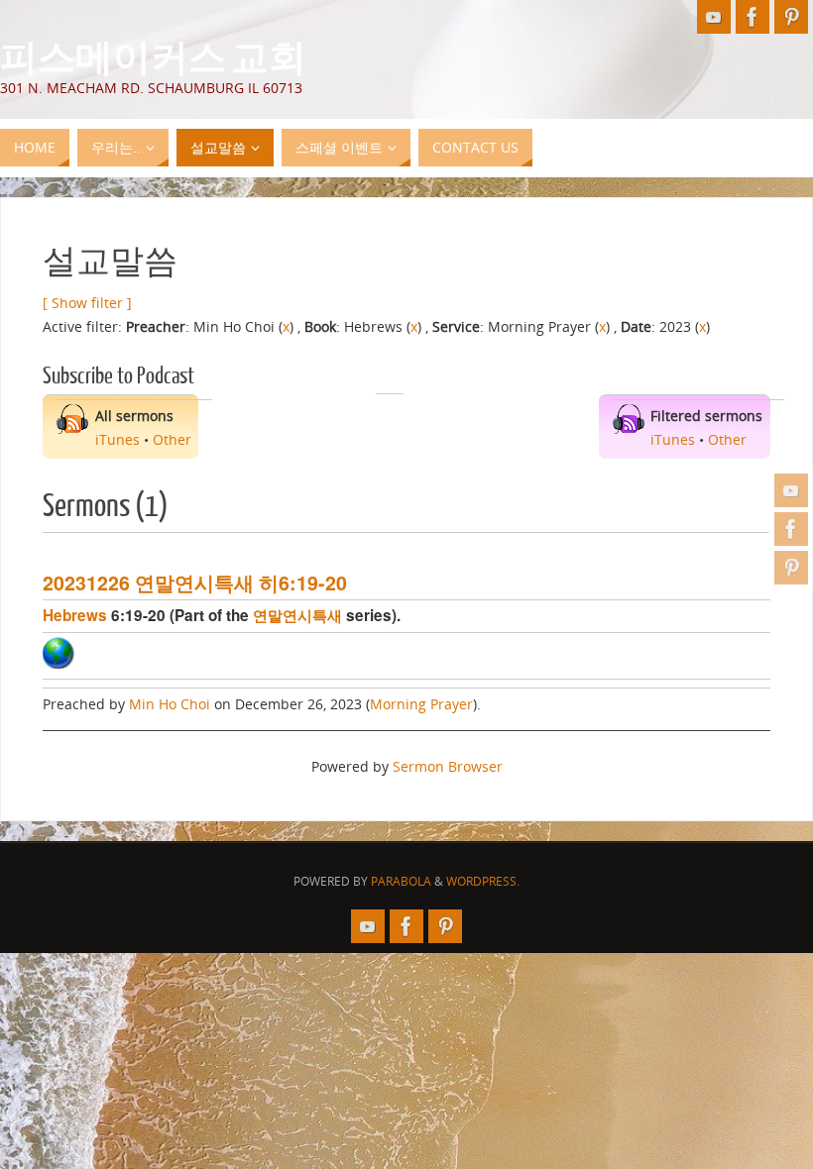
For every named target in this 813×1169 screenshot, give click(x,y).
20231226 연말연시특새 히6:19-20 (195, 582)
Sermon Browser (448, 766)
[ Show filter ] (87, 302)
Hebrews (75, 615)
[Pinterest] (791, 567)
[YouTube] (791, 490)
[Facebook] (791, 529)
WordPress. (483, 881)
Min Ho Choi (169, 703)
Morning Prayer (421, 703)
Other (172, 439)
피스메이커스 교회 (153, 55)
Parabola (401, 881)
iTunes (117, 439)
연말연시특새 (297, 615)
